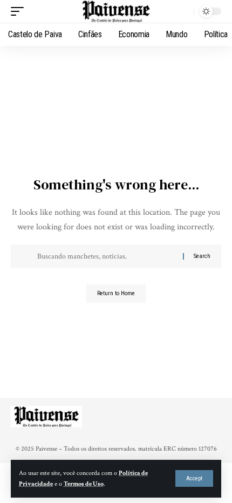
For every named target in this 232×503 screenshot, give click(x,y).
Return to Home (116, 293)
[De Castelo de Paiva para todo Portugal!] (116, 11)
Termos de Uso (84, 484)
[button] (194, 478)
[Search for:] (106, 256)
